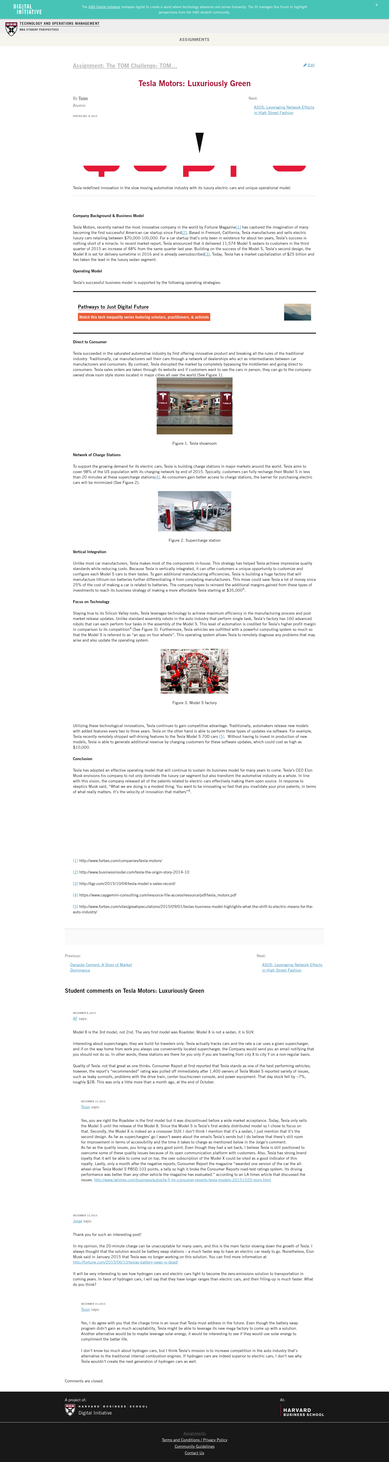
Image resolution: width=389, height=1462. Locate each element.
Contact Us (194, 1452)
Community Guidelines (195, 1446)
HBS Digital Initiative (104, 7)
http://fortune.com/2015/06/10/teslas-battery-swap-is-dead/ (125, 1262)
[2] (184, 232)
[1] (238, 227)
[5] (221, 736)
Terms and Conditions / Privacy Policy (194, 1439)
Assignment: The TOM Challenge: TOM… (125, 65)
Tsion (83, 98)
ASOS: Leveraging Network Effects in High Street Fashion (284, 110)
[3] (207, 254)
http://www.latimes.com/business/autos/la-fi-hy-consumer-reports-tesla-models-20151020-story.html (182, 1179)
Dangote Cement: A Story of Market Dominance (101, 967)
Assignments (194, 39)
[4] (157, 476)
